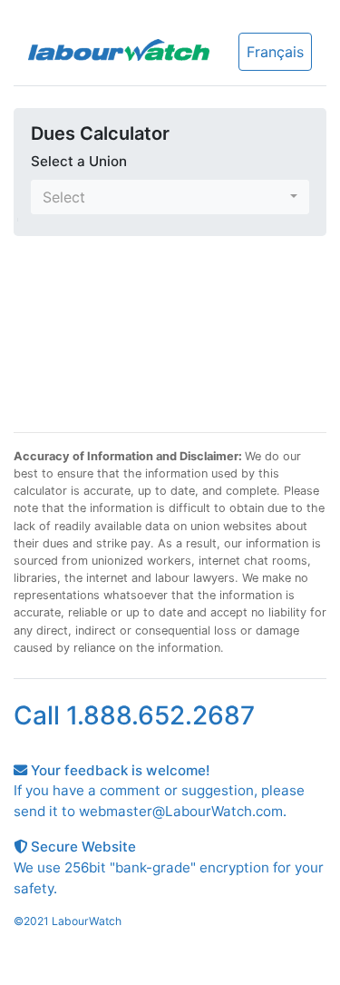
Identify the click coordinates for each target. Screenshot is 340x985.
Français (275, 52)
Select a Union (79, 161)
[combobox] (170, 197)
